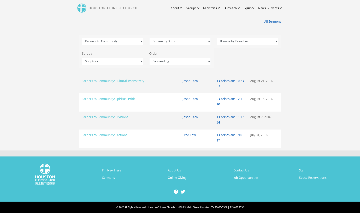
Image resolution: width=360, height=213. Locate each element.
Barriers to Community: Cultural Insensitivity (113, 81)
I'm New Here (111, 170)
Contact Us (241, 170)
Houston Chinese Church (113, 8)
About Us (174, 170)
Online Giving (177, 178)
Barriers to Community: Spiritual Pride (109, 99)
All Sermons (272, 21)
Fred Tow (189, 135)
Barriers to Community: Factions (104, 135)
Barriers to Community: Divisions (105, 117)
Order (153, 53)
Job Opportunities (246, 178)
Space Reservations (313, 178)
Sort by (87, 53)
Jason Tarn (190, 81)
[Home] (82, 8)
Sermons (108, 178)
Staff (302, 170)
